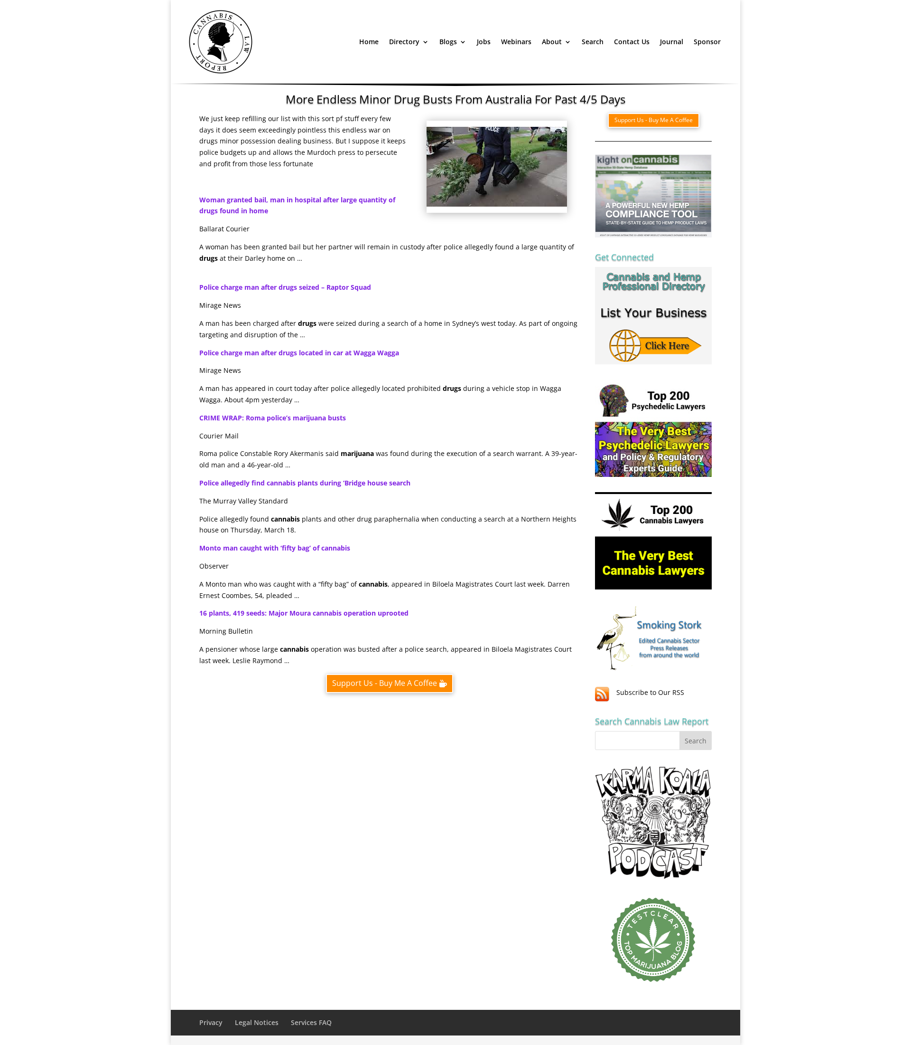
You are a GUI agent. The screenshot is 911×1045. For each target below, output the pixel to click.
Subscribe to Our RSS (650, 692)
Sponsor (707, 41)
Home (369, 41)
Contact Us (632, 41)
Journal (671, 41)
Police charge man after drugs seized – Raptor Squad (285, 287)
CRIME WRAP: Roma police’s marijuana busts (272, 417)
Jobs (484, 41)
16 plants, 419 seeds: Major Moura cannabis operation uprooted (304, 613)
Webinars (516, 41)
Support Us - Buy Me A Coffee (384, 683)
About (552, 41)
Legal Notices (257, 1022)
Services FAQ (311, 1022)
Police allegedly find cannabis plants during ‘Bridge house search (304, 482)
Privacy (211, 1022)
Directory (404, 41)
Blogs (448, 41)
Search (593, 41)
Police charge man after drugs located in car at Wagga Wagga (299, 352)
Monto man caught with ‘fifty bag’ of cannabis (274, 547)
